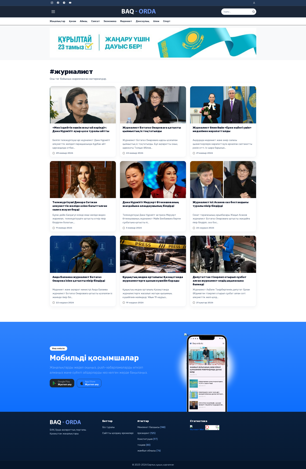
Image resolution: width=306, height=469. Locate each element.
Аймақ (83, 21)
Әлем (156, 21)
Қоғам (72, 21)
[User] (254, 3)
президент (146, 433)
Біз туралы (108, 427)
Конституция (147, 439)
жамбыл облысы (149, 450)
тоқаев (143, 444)
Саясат (95, 21)
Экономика (110, 21)
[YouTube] (70, 3)
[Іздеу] (253, 11)
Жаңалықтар (57, 21)
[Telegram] (64, 3)
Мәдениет (126, 21)
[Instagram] (52, 3)
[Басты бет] (139, 11)
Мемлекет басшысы (151, 427)
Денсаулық (142, 21)
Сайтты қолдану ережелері (117, 433)
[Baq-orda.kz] (74, 422)
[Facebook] (58, 3)
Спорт (166, 21)
